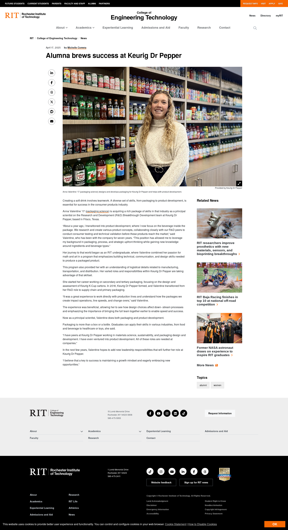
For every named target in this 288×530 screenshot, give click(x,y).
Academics (36, 501)
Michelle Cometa (77, 47)
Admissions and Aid (155, 27)
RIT (32, 38)
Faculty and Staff (74, 3)
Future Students (14, 3)
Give (280, 3)
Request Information (220, 413)
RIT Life (73, 501)
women (217, 385)
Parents (56, 3)
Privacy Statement (213, 513)
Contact (224, 27)
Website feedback (161, 482)
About (33, 494)
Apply (272, 3)
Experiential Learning (117, 27)
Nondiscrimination (213, 505)
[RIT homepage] (25, 15)
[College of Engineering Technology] (47, 413)
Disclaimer (151, 505)
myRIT (279, 15)
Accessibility (152, 513)
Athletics (74, 508)
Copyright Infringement (216, 509)
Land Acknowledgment (157, 501)
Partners (104, 3)
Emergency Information (157, 509)
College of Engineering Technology (57, 38)
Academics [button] (84, 27)
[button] (255, 28)
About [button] (60, 27)
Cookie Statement (175, 524)
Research (204, 27)
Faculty (183, 27)
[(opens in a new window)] (150, 413)
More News (205, 365)
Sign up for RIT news (196, 482)
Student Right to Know (215, 501)
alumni (203, 385)
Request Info (250, 3)
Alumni (92, 3)
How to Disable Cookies (202, 524)
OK (274, 524)
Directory (265, 15)
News (252, 15)
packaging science (97, 211)
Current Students (38, 3)
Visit (263, 3)
